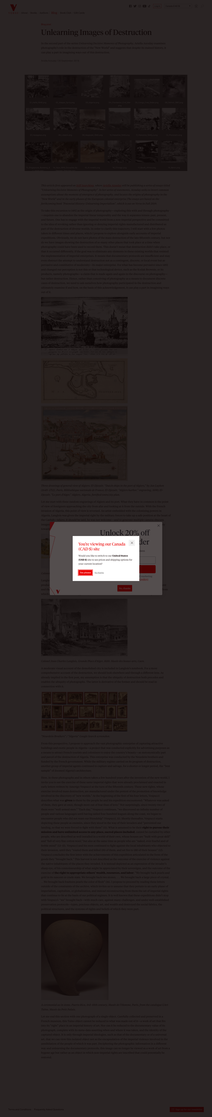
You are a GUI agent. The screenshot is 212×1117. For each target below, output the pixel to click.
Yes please (85, 572)
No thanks (99, 572)
